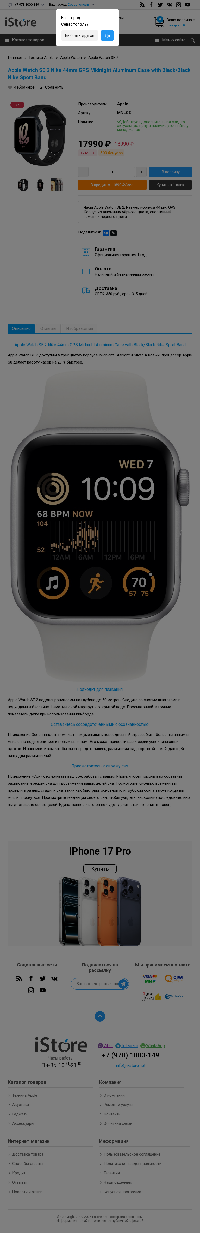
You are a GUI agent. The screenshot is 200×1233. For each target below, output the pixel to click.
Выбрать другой (79, 35)
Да (107, 35)
